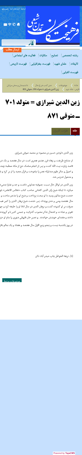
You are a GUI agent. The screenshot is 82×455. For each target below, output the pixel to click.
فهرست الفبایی (70, 72)
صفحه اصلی (18, 26)
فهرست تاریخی (18, 64)
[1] (71, 256)
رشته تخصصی (70, 56)
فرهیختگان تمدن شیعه (53, 26)
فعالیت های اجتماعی (24, 56)
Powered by (64, 453)
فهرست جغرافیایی (40, 64)
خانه (76, 85)
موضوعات (63, 85)
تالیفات (74, 64)
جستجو (5, 9)
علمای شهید (60, 64)
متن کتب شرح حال (43, 85)
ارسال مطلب (12, 50)
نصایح (54, 56)
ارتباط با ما (15, 9)
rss (10, 26)
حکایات (43, 56)
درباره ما (24, 9)
